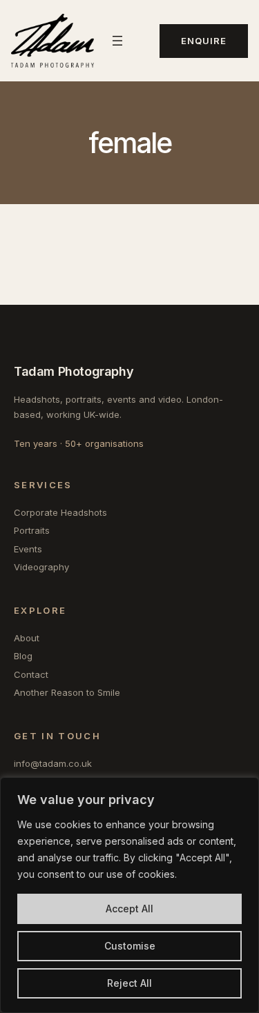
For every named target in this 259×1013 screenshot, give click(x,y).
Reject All (129, 983)
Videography (41, 566)
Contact (31, 674)
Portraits (32, 530)
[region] (129, 895)
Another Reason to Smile (67, 692)
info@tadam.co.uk (53, 763)
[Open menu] (117, 40)
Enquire (204, 40)
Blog (23, 655)
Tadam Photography (73, 371)
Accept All (129, 908)
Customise (129, 946)
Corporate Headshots (60, 512)
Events (28, 548)
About (26, 637)
